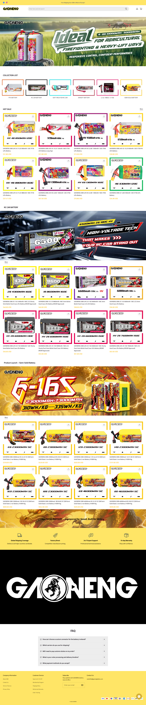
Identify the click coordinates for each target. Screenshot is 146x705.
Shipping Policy (36, 686)
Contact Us (5, 682)
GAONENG (75, 701)
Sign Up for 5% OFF (37, 679)
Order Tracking (36, 692)
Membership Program (38, 682)
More (141, 109)
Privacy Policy (6, 689)
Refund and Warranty (38, 689)
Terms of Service (7, 686)
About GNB (5, 679)
